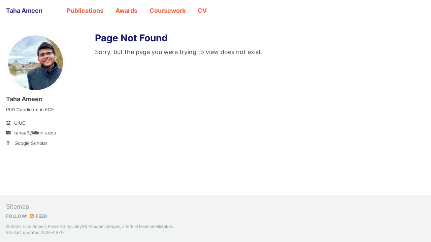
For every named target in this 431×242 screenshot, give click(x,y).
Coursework (168, 10)
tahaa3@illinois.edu (35, 132)
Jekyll (78, 226)
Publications (85, 10)
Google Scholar (30, 143)
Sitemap (17, 206)
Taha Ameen (24, 10)
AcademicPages (104, 226)
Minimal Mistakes (156, 226)
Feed (41, 216)
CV (202, 10)
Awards (126, 10)
